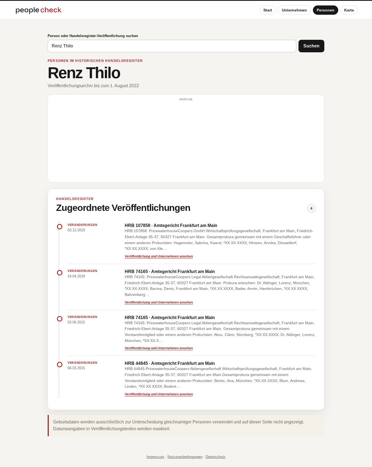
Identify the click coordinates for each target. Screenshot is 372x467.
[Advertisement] (186, 141)
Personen (325, 10)
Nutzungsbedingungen (184, 457)
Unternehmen (294, 10)
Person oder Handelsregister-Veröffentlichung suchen (93, 36)
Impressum (155, 457)
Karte (349, 10)
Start (267, 10)
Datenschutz (215, 457)
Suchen (311, 46)
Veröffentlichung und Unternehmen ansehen (159, 256)
